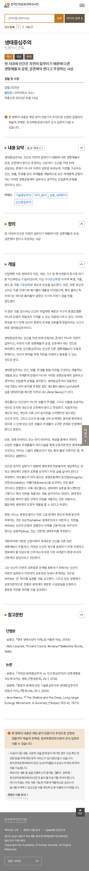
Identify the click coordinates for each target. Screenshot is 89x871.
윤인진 (8, 92)
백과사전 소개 (11, 830)
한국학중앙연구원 (16, 820)
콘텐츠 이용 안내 (17, 794)
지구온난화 (51, 279)
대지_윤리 (40, 195)
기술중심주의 (23, 195)
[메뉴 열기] (82, 5)
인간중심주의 (23, 202)
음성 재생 (32, 148)
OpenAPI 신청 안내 (55, 830)
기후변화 (25, 285)
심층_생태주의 (58, 195)
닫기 (81, 148)
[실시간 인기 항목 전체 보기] (18, 27)
